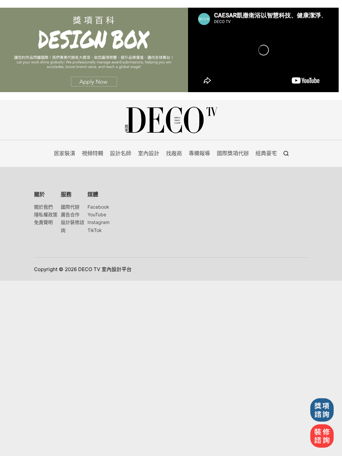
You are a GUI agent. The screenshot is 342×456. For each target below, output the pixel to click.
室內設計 (148, 153)
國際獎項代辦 (233, 153)
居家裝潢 (64, 153)
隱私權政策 (45, 214)
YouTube (97, 214)
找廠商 (174, 153)
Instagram (99, 222)
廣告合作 (70, 214)
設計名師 (120, 153)
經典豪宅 (266, 153)
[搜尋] (286, 153)
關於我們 (43, 207)
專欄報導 (199, 153)
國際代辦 (70, 207)
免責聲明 (43, 222)
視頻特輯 (92, 153)
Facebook (98, 207)
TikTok (95, 230)
